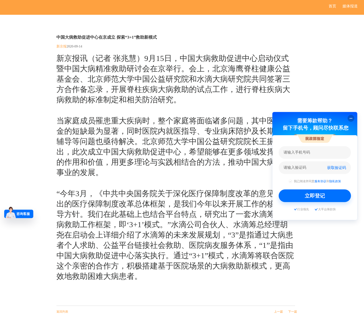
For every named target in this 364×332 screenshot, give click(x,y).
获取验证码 (336, 168)
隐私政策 (335, 181)
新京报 (61, 46)
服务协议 (320, 181)
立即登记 (315, 195)
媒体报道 (350, 6)
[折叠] (351, 118)
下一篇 (292, 311)
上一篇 (278, 311)
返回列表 (62, 311)
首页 (332, 6)
